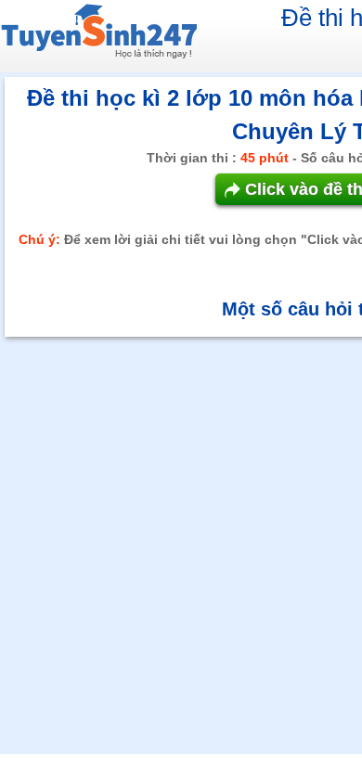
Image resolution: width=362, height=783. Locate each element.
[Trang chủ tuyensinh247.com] (99, 34)
